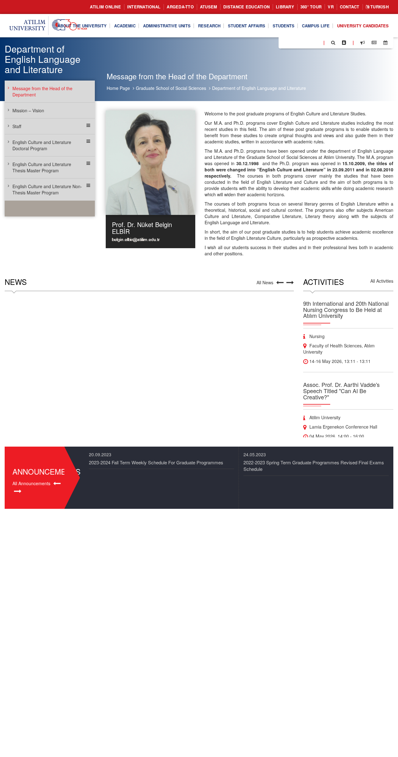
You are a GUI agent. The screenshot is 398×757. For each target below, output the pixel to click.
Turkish (379, 7)
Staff (16, 126)
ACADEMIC (125, 25)
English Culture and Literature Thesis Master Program (41, 167)
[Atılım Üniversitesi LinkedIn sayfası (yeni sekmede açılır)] (300, 42)
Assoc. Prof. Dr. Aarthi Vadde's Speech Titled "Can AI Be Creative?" (341, 390)
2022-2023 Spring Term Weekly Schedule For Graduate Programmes (313, 462)
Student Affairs (246, 25)
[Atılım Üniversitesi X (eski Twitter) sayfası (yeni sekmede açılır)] (292, 43)
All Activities (381, 281)
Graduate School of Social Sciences (171, 88)
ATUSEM (208, 7)
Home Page (118, 88)
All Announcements (31, 483)
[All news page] (374, 42)
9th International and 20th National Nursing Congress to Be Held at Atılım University (346, 309)
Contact (349, 7)
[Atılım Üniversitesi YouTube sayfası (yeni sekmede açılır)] (316, 42)
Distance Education (246, 7)
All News (265, 282)
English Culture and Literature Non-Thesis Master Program (47, 189)
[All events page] (385, 42)
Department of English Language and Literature (259, 88)
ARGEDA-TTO (180, 7)
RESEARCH (209, 25)
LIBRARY (285, 7)
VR (331, 7)
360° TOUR (311, 7)
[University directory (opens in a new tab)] (344, 42)
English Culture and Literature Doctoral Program (41, 145)
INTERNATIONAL (143, 7)
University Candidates (363, 25)
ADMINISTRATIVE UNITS (167, 25)
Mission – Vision (28, 110)
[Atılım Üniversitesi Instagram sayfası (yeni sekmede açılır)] (308, 42)
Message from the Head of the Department (42, 91)
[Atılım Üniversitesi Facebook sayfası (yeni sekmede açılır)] (285, 42)
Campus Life (316, 25)
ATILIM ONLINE (105, 7)
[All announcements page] (363, 42)
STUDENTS (283, 25)
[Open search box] (333, 42)
